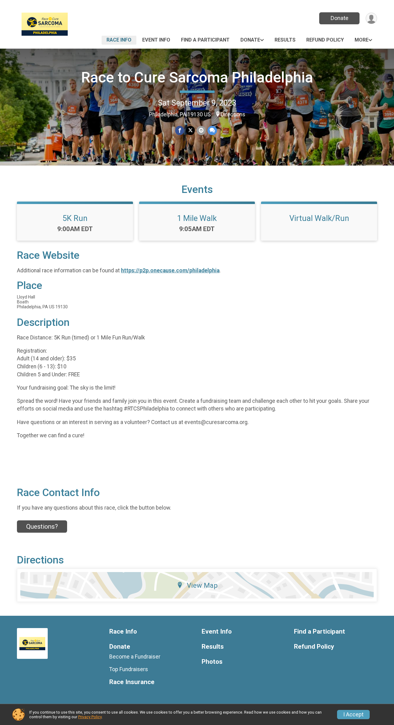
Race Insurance (132, 682)
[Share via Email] (201, 130)
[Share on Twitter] (190, 130)
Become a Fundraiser (134, 657)
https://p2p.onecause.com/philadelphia (170, 270)
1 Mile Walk (197, 218)
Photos (212, 661)
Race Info (119, 40)
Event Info (156, 40)
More (361, 40)
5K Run (74, 218)
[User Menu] (371, 18)
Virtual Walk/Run (319, 218)
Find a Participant (205, 40)
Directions (233, 114)
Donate (339, 18)
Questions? (42, 526)
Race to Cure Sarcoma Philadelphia (197, 77)
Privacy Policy (90, 717)
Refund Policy (325, 40)
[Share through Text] (212, 130)
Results (285, 40)
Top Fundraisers (128, 669)
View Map (202, 585)
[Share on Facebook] (179, 130)
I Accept (353, 714)
